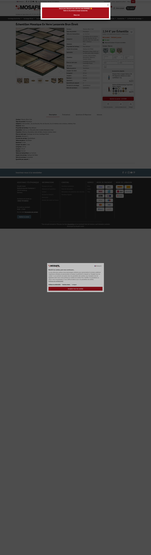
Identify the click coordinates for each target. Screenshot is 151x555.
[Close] (108, 5)
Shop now (77, 15)
